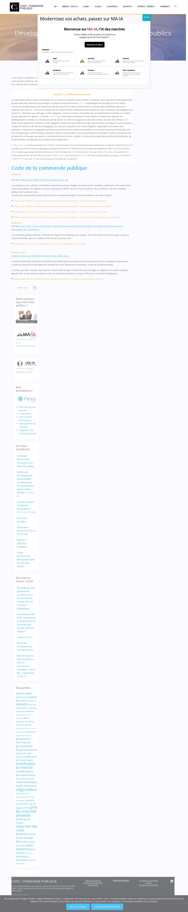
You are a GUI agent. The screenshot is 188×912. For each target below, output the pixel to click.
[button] (175, 7)
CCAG (98, 6)
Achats (127, 6)
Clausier (112, 6)
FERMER (146, 17)
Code (86, 6)
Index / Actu (69, 6)
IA (55, 6)
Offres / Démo (145, 6)
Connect (165, 6)
